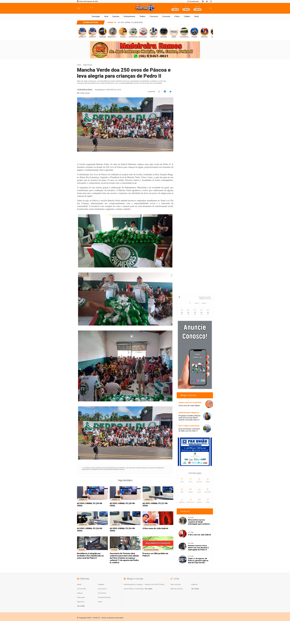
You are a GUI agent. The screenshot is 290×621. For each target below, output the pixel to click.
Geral (106, 16)
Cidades (187, 16)
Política (142, 16)
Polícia (177, 16)
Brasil (197, 16)
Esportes (116, 16)
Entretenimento (129, 16)
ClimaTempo (207, 298)
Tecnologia (96, 16)
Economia (166, 16)
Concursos (154, 16)
